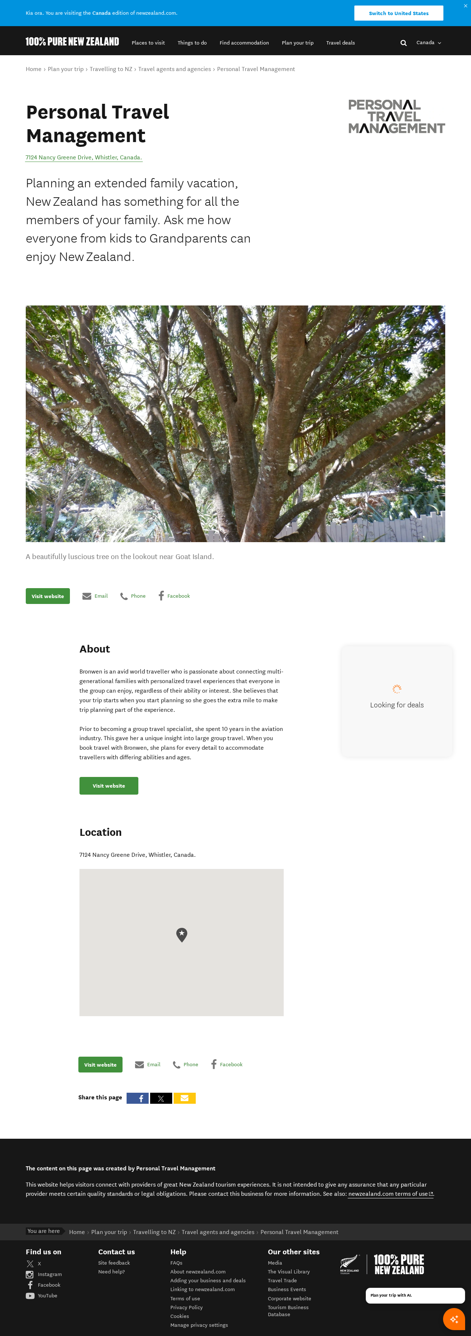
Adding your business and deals (208, 1280)
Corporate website (289, 1299)
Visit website (48, 596)
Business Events (287, 1289)
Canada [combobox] (426, 42)
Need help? (111, 1272)
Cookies (179, 1316)
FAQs (176, 1263)
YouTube (46, 1296)
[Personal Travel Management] (397, 117)
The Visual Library (289, 1272)
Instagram (49, 1274)
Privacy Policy (186, 1307)
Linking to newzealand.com (202, 1289)
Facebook (48, 1285)
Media (275, 1263)
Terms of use (185, 1299)
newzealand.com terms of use (390, 1193)
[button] (148, 42)
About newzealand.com (198, 1272)
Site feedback (114, 1263)
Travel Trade (282, 1280)
